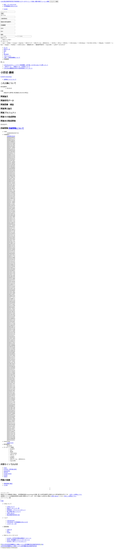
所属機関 (3, 25)
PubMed (13, 44)
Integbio (7, 44)
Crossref (14, 43)
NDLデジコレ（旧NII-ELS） (42, 43)
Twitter (8, 532)
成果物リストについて (10, 79)
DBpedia (101, 43)
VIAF (5, 467)
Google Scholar (8, 473)
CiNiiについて (11, 506)
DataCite (21, 43)
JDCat (59, 43)
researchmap (8, 76)
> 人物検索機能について (13, 57)
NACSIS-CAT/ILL (92, 43)
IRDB (9, 43)
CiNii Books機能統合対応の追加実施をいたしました (18, 68)
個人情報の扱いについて (14, 511)
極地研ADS (30, 44)
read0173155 (10, 442)
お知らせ (9, 529)
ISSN (2, 28)
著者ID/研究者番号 (6, 22)
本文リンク (4, 38)
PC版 (2, 500)
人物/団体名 (4, 18)
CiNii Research (10, 520)
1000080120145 (11, 136)
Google (5, 475)
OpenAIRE (49, 44)
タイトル (3, 15)
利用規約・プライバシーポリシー (16, 510)
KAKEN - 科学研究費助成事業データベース (19, 538)
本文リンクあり (6, 39)
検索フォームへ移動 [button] (43, 1)
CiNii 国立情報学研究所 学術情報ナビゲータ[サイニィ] (16, 1)
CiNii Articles (73, 43)
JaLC (3, 43)
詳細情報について (16, 128)
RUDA (54, 43)
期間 (2, 34)
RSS (8, 531)
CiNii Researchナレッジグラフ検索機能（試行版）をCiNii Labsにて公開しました (26, 65)
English (6, 9)
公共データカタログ (59, 44)
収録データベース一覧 (13, 508)
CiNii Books (81, 43)
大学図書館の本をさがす (11, 6)
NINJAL (65, 43)
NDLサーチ (28, 43)
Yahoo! (5, 476)
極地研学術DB (39, 44)
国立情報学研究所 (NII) (13, 515)
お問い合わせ (55, 496)
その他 (6, 485)
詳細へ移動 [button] (34, 1)
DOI (2, 31)
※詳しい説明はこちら (75, 494)
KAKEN (107, 43)
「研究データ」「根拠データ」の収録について (17, 66)
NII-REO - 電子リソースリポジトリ (16, 541)
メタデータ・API (11, 523)
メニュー (52, 1)
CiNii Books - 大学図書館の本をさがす (17, 522)
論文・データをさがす (10, 4)
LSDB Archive (21, 44)
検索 (57, 1)
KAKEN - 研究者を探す (10, 469)
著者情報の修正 (8, 483)
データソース (4, 41)
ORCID (6, 472)
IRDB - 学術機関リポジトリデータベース (18, 540)
